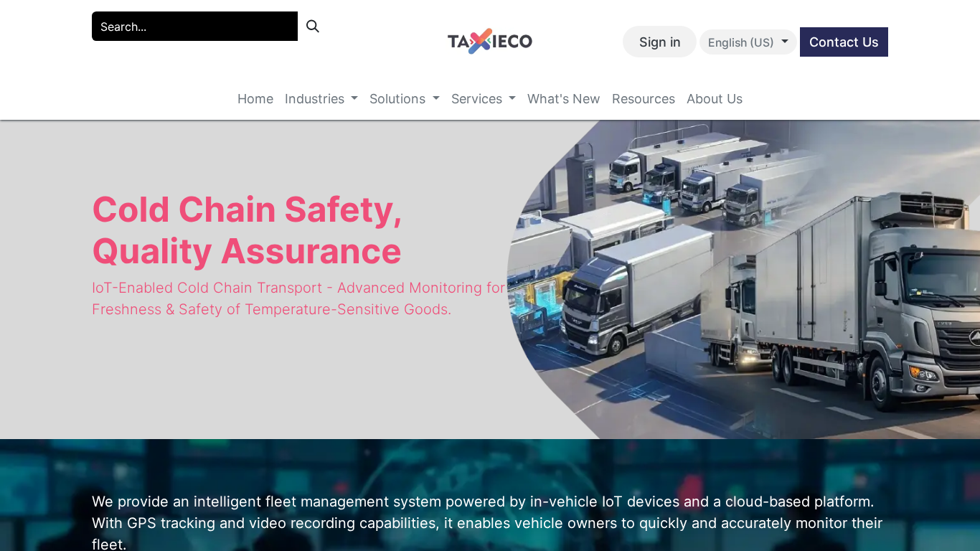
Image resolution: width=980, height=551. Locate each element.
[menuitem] (255, 98)
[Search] (313, 26)
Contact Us (844, 42)
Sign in (660, 42)
